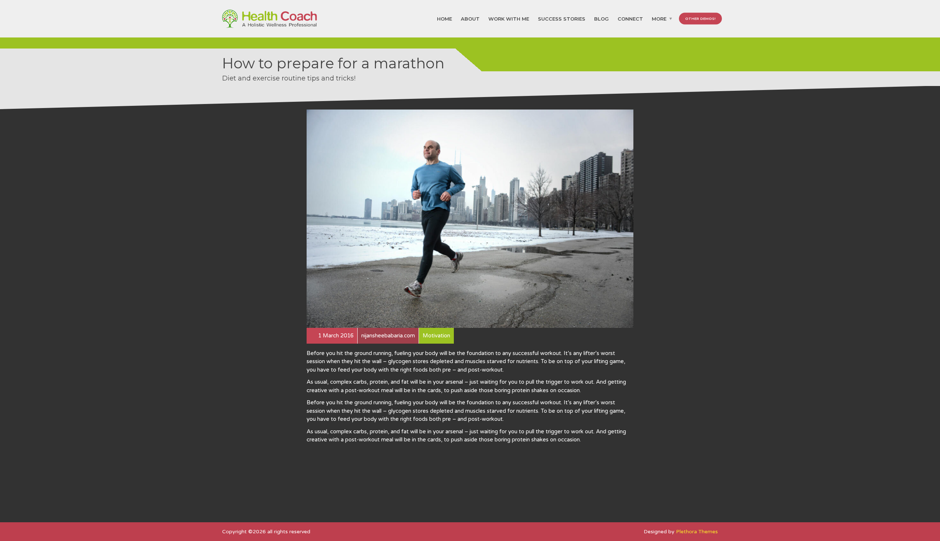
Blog (601, 19)
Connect (630, 19)
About (470, 19)
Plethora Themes (697, 532)
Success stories (561, 19)
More (659, 19)
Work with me (508, 19)
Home (444, 19)
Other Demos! (700, 19)
